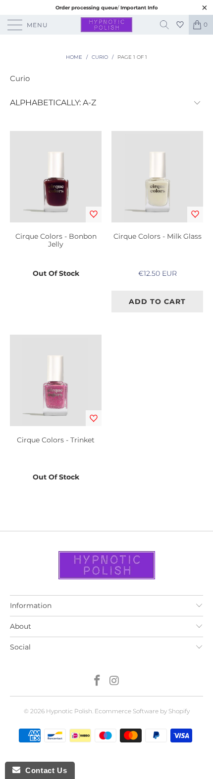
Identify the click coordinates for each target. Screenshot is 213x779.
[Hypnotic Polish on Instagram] (114, 681)
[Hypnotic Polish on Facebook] (97, 681)
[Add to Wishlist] (94, 214)
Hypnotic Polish (69, 711)
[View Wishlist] (181, 24)
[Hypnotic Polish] (106, 25)
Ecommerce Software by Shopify (142, 711)
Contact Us (43, 770)
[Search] (168, 24)
